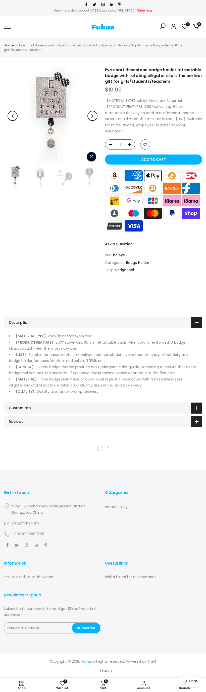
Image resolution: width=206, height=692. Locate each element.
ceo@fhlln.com (25, 523)
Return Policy (116, 506)
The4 (152, 661)
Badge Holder (137, 262)
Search (105, 670)
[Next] (92, 116)
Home (9, 45)
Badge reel (124, 269)
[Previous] (13, 116)
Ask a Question (119, 244)
